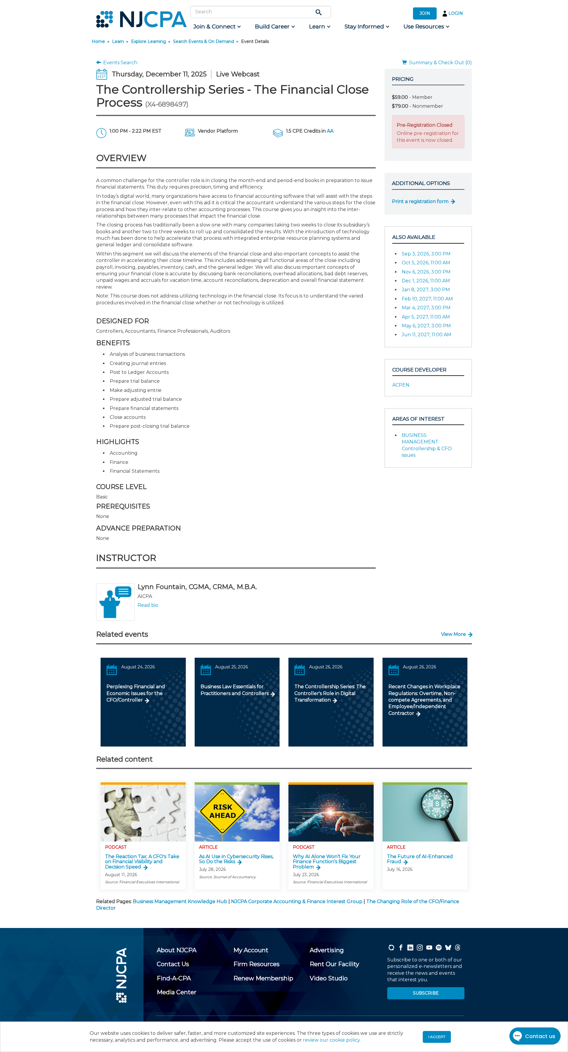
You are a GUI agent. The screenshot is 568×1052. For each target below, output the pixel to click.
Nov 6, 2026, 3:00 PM (426, 272)
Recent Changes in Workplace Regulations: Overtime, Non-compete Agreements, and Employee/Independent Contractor (424, 700)
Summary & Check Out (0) (439, 62)
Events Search (119, 62)
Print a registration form (420, 201)
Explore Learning (148, 41)
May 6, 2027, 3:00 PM (426, 326)
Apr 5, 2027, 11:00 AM (426, 317)
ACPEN (400, 385)
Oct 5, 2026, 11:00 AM (426, 263)
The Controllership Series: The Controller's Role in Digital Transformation (330, 693)
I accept (436, 1037)
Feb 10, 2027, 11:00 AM (427, 299)
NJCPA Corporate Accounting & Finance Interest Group (296, 901)
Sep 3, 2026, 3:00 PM (426, 254)
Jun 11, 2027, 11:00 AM (426, 334)
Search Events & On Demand (203, 41)
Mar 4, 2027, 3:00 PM (426, 308)
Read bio (148, 605)
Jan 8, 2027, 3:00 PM (426, 289)
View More (453, 634)
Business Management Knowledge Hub (180, 901)
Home (98, 41)
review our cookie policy (331, 1040)
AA (330, 131)
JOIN (424, 13)
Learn (118, 41)
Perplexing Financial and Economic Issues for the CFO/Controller (135, 693)
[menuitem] (216, 27)
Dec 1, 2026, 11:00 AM (426, 281)
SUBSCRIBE (426, 993)
